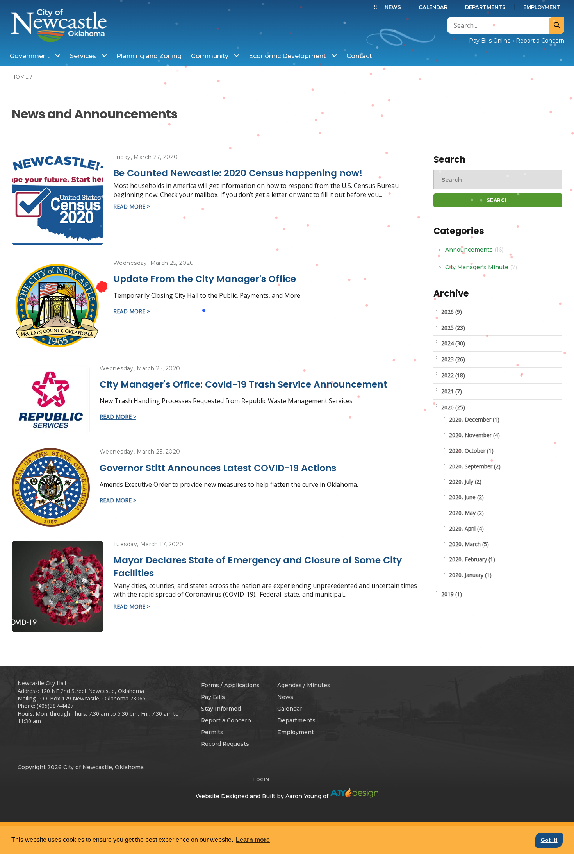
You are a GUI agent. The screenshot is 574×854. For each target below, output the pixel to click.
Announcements (474, 249)
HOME (20, 77)
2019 (451, 594)
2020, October (471, 450)
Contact (359, 56)
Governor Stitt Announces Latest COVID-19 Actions (218, 467)
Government (30, 56)
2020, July (465, 481)
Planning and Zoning (149, 56)
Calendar (433, 7)
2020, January (470, 575)
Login (261, 779)
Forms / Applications (230, 685)
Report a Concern (540, 40)
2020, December (474, 419)
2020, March (469, 544)
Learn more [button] (253, 839)
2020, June (466, 497)
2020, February (472, 559)
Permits (212, 732)
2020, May (466, 512)
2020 (453, 407)
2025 (453, 327)
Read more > (131, 206)
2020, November (474, 435)
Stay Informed (221, 709)
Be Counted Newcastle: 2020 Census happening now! (237, 172)
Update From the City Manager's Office (204, 278)
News (393, 7)
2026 (451, 311)
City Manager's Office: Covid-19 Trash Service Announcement (243, 384)
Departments (485, 7)
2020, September (475, 466)
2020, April (466, 528)
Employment (541, 7)
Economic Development (288, 56)
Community (210, 56)
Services (84, 56)
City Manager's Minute (481, 267)
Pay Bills (213, 697)
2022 (453, 375)
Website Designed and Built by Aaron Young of (263, 796)
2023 (453, 359)
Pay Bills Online (490, 40)
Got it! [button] (549, 840)
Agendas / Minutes (303, 685)
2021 (451, 391)
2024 (453, 343)
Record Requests (225, 744)
